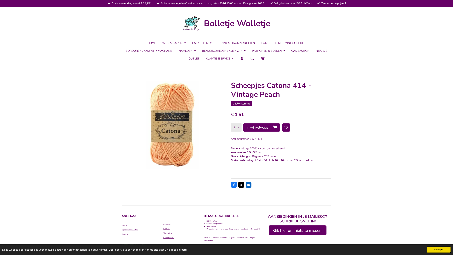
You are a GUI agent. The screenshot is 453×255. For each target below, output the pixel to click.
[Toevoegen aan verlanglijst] (286, 127)
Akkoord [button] (438, 249)
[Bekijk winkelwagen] (262, 59)
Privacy (125, 234)
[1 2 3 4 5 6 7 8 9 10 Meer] (236, 127)
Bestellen (167, 224)
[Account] (242, 59)
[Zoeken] (252, 58)
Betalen (166, 229)
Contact (125, 225)
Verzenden (167, 233)
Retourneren (168, 237)
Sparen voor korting (130, 230)
